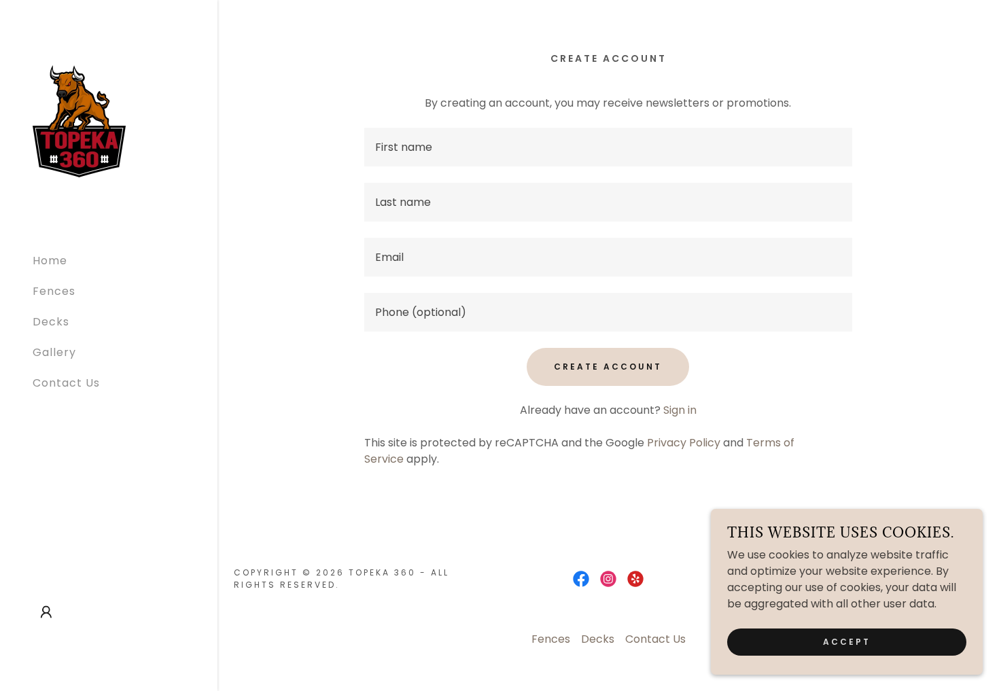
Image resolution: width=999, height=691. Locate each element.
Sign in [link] (680, 410)
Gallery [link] (54, 352)
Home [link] (50, 260)
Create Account (608, 366)
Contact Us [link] (66, 383)
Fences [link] (54, 291)
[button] (46, 612)
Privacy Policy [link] (683, 442)
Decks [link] (51, 322)
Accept (847, 642)
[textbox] (608, 147)
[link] (79, 120)
